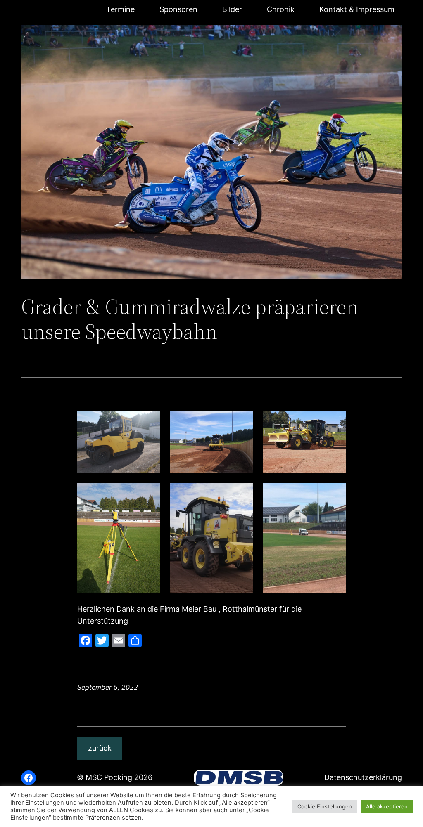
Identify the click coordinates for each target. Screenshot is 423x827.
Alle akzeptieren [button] (387, 806)
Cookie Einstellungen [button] (324, 806)
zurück (100, 748)
